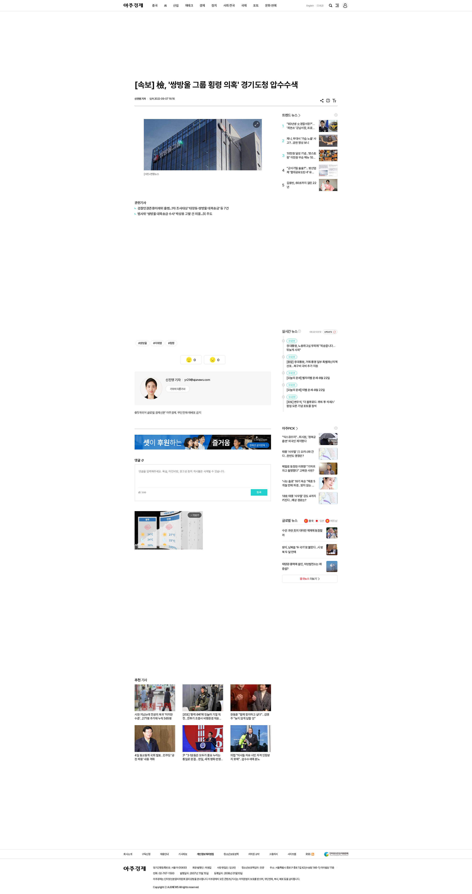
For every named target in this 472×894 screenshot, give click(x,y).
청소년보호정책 (231, 854)
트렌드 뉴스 (289, 115)
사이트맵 (292, 854)
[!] (335, 114)
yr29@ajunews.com (197, 380)
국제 (244, 5)
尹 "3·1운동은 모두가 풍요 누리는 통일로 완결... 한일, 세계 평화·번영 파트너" (202, 757)
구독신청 (146, 854)
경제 (202, 5)
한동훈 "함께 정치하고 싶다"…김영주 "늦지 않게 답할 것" (249, 716)
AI (165, 5)
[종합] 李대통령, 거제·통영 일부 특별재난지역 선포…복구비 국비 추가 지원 (312, 364)
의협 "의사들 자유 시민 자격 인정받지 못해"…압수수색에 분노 (250, 757)
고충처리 (273, 854)
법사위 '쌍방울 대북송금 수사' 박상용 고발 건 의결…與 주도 (175, 214)
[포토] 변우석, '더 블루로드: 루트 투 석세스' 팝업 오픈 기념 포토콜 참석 (311, 404)
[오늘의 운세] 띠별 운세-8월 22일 (306, 390)
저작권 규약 (253, 854)
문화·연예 (271, 5)
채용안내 (164, 854)
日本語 (320, 5)
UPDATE (328, 332)
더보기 (299, 580)
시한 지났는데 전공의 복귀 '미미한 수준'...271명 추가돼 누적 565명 (154, 716)
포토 (255, 5)
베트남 (333, 521)
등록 (259, 492)
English (310, 5)
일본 (322, 521)
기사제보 (182, 854)
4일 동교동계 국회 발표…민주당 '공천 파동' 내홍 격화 (154, 757)
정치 (214, 5)
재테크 (189, 5)
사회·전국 (229, 5)
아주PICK (288, 428)
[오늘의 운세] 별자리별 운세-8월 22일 (308, 378)
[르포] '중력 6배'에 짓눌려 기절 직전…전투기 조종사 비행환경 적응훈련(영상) (202, 716)
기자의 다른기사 (177, 388)
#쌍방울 (142, 343)
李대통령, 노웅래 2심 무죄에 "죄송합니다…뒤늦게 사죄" (311, 348)
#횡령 (171, 343)
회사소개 (128, 854)
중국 (154, 5)
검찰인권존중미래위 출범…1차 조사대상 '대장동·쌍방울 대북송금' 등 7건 (183, 208)
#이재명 (157, 343)
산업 (175, 5)
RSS (308, 854)
